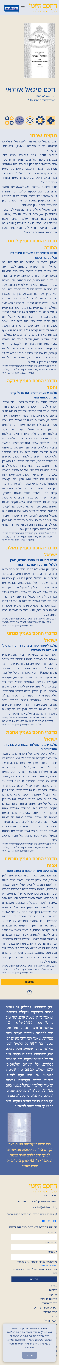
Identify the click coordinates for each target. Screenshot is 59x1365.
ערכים (53, 1316)
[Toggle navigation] (22, 7)
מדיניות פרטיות (48, 1299)
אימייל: (52, 1252)
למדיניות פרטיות (48, 1265)
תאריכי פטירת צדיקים (45, 1307)
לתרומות (29, 981)
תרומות (53, 1290)
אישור (29, 1355)
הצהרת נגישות (49, 1303)
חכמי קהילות (50, 1312)
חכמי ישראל (50, 1320)
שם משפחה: (51, 1242)
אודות (54, 1286)
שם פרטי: (52, 1232)
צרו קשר (52, 1294)
